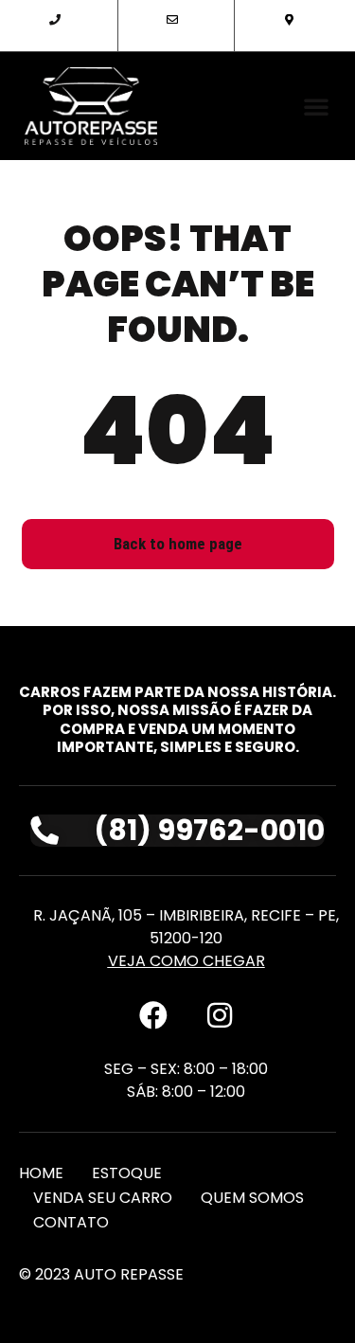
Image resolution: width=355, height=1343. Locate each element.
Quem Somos (252, 1198)
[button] (316, 106)
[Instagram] (219, 1015)
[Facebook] (153, 1015)
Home (41, 1173)
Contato (71, 1222)
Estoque (127, 1173)
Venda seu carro (102, 1198)
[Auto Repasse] (91, 106)
